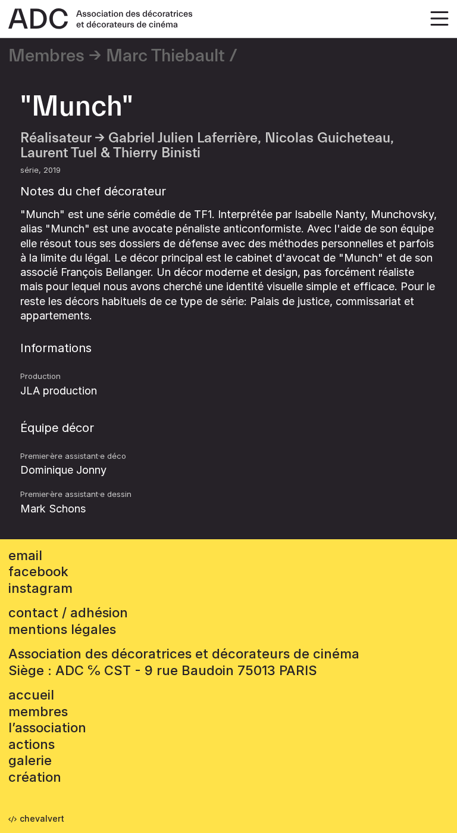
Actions (31, 744)
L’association (47, 727)
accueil (31, 695)
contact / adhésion (68, 612)
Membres (46, 56)
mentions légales (62, 629)
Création (34, 777)
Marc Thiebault (165, 56)
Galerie (30, 760)
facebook (38, 571)
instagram (40, 588)
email (25, 555)
